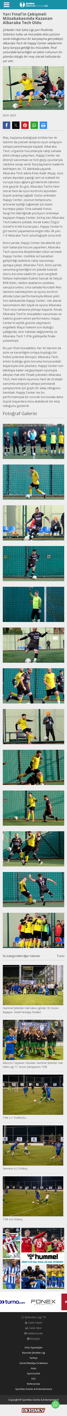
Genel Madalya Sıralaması (33, 1363)
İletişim (34, 1338)
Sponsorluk (33, 1373)
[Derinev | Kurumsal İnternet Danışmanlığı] (33, 1410)
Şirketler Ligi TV (35, 1317)
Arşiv (33, 1368)
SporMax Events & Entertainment (33, 1389)
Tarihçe (33, 1358)
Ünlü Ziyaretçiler (34, 1347)
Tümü (60, 956)
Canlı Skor (35, 1328)
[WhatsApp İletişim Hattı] (55, 1404)
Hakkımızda (35, 1333)
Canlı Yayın (34, 1322)
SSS (33, 1378)
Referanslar (33, 1383)
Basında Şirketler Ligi (33, 1352)
